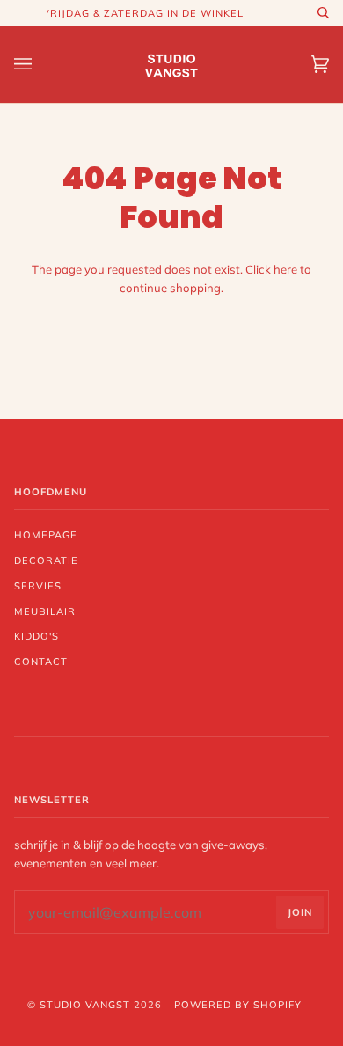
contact (41, 661)
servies (38, 586)
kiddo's (36, 636)
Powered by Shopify (238, 1004)
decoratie (46, 560)
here (285, 269)
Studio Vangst (85, 1004)
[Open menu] (40, 64)
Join (300, 912)
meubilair (45, 611)
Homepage (45, 535)
